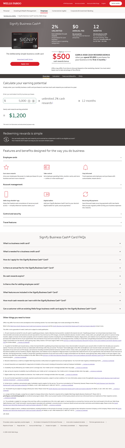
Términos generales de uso (96, 422)
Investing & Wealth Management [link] (25, 11)
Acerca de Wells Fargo (35, 425)
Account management (13, 184)
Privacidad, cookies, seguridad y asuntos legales (16, 422)
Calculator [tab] (55, 76)
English (104, 3)
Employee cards (10, 157)
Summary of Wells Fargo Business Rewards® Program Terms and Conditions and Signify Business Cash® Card (73, 355)
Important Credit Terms (25, 59)
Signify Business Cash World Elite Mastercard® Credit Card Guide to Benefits (74, 326)
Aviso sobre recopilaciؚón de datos (75, 422)
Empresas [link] (44, 11)
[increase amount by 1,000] (33, 101)
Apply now (25, 64)
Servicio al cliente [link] (80, 3)
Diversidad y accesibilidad (68, 425)
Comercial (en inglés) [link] (59, 11)
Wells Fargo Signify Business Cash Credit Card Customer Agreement (29, 326)
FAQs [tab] (80, 76)
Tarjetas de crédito (10, 16)
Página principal (83, 425)
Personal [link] (6, 11)
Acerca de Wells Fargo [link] (93, 3)
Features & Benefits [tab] (69, 76)
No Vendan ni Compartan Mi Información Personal (48, 422)
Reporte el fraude (8, 425)
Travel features (9, 222)
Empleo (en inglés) (51, 425)
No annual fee (77, 34)
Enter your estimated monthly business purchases (18, 94)
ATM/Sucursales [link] (68, 3)
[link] (12, 3)
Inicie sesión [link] (116, 3)
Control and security (12, 213)
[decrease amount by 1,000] (29, 101)
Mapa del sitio (21, 425)
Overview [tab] (46, 76)
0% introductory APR (100, 34)
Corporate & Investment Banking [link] (82, 11)
